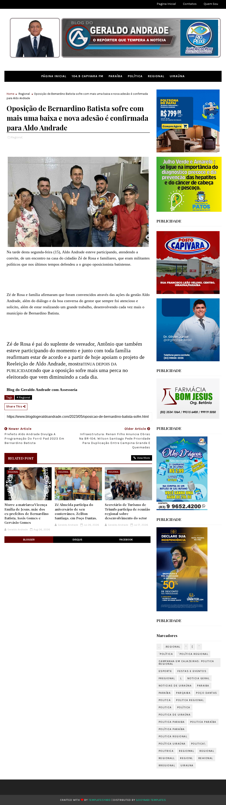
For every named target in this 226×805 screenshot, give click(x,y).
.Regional (172, 646)
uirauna (187, 765)
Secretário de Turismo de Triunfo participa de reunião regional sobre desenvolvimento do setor (127, 511)
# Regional (23, 397)
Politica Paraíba (203, 721)
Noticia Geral (198, 678)
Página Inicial (53, 76)
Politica (165, 707)
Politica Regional (173, 736)
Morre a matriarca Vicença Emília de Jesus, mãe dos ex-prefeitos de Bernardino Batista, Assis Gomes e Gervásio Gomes (26, 513)
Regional (156, 76)
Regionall (167, 758)
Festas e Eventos (191, 671)
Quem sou (211, 4)
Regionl (186, 758)
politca (165, 700)
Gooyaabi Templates (151, 799)
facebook (126, 539)
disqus (77, 539)
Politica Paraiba (172, 721)
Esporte (165, 671)
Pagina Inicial (166, 4)
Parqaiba (183, 692)
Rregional (167, 765)
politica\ (198, 743)
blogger (29, 539)
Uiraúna (177, 76)
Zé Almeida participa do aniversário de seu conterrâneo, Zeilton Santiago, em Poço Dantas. (76, 511)
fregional (167, 678)
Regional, (17, 137)
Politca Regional (190, 700)
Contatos (190, 4)
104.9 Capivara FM (87, 76)
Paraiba (203, 685)
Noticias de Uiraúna (175, 685)
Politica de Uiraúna (175, 714)
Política (135, 76)
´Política (166, 653)
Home (10, 93)
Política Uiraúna (172, 743)
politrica (166, 750)
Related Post (21, 458)
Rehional (205, 758)
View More (143, 458)
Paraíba (115, 76)
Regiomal (186, 750)
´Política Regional (193, 653)
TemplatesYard (100, 799)
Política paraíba (172, 729)
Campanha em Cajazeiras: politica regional (186, 662)
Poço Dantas (206, 692)
